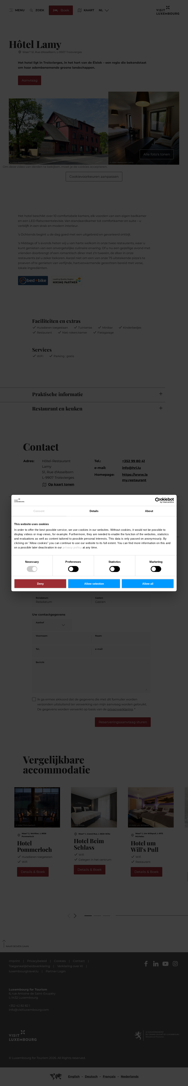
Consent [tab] (38, 510)
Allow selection (94, 583)
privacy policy (72, 547)
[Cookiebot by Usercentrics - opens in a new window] (158, 500)
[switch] (73, 569)
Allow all (147, 583)
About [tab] (149, 510)
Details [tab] (94, 510)
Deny (40, 583)
